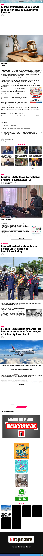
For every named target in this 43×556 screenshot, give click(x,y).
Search (2, 403)
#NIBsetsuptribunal (27, 128)
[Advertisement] (21, 26)
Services (21, 549)
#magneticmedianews (17, 128)
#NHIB (22, 128)
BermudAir (16, 374)
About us (16, 549)
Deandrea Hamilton (8, 15)
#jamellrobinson (10, 128)
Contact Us (26, 549)
